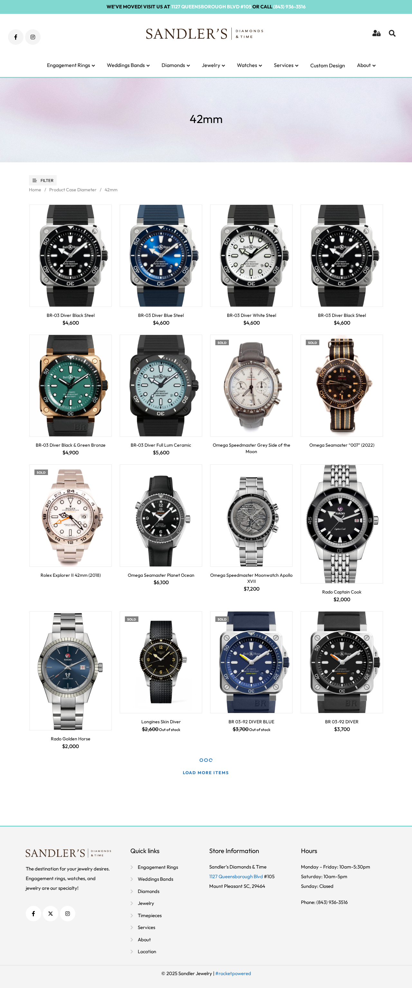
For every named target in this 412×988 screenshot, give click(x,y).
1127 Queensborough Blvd (236, 876)
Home (35, 190)
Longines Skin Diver (161, 722)
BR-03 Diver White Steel (251, 315)
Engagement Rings (68, 65)
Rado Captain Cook (341, 592)
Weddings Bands (126, 65)
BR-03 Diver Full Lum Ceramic (161, 445)
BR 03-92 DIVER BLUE (251, 722)
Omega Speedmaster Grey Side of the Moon (251, 448)
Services (284, 65)
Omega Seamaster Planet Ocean (161, 575)
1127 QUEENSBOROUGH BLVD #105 (211, 7)
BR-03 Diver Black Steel (71, 315)
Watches (247, 65)
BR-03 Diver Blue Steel (161, 315)
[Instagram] (33, 37)
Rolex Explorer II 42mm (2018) (71, 575)
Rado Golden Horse (70, 739)
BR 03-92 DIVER (342, 722)
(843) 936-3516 (289, 7)
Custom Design (327, 65)
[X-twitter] (50, 913)
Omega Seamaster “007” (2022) (341, 445)
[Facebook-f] (15, 37)
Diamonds (173, 65)
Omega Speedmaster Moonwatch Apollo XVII (251, 578)
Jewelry (211, 65)
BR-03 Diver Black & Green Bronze (71, 445)
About (364, 65)
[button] (393, 37)
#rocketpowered (233, 973)
